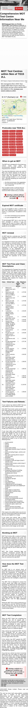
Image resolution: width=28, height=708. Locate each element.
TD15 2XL (12, 152)
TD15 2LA (5, 133)
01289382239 (11, 121)
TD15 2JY (5, 144)
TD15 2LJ (12, 133)
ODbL (7, 117)
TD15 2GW (19, 139)
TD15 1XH (5, 152)
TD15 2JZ (5, 141)
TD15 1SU (19, 144)
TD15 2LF (12, 139)
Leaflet (5, 116)
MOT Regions (4, 81)
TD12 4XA (13, 149)
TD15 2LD (12, 136)
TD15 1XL (19, 141)
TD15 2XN (20, 149)
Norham (22, 81)
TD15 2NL (12, 144)
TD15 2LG (19, 133)
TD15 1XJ (5, 147)
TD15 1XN (12, 141)
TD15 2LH (5, 136)
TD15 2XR (5, 155)
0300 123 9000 (22, 657)
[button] (14, 107)
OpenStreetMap (18, 116)
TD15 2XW (20, 152)
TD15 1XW (12, 147)
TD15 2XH (13, 155)
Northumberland (16, 81)
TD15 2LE (5, 139)
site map (3, 685)
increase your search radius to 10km (12, 90)
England (10, 81)
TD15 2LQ (12, 131)
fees (22, 551)
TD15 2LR (5, 131)
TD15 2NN (6, 149)
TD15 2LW (20, 147)
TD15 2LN (19, 131)
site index (3, 684)
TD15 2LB (19, 136)
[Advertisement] (14, 54)
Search (20, 8)
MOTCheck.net (6, 24)
